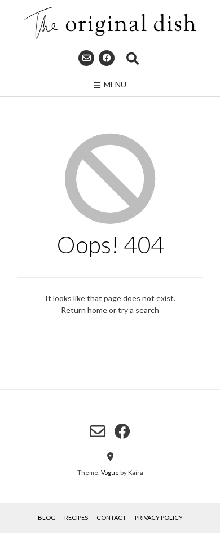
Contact (111, 517)
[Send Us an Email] (86, 58)
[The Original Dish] (110, 22)
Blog (47, 517)
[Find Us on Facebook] (107, 58)
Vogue (110, 472)
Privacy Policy (159, 517)
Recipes (76, 517)
